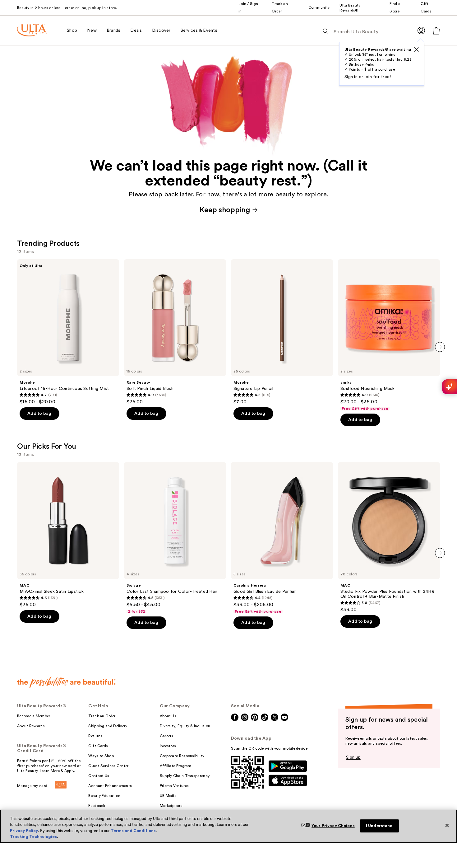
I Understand (379, 826)
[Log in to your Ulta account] (421, 30)
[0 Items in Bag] (436, 31)
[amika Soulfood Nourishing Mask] (389, 335)
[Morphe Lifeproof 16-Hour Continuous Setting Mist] (68, 332)
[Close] (447, 825)
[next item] (440, 347)
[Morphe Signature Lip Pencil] (282, 332)
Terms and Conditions (133, 831)
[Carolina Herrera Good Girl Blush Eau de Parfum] (282, 538)
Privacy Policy (24, 831)
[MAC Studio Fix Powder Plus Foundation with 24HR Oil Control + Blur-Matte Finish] (389, 537)
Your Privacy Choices (333, 826)
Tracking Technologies (33, 837)
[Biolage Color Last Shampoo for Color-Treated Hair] (175, 538)
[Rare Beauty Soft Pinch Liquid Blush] (175, 332)
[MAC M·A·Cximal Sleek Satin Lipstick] (68, 535)
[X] (416, 49)
